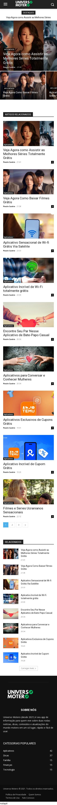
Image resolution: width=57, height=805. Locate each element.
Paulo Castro (9, 162)
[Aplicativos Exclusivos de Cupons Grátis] (28, 403)
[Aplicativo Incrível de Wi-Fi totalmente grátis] (28, 270)
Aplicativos (9, 49)
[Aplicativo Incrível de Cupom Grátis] (28, 447)
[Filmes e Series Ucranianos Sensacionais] (28, 491)
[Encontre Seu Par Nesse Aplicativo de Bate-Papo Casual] (28, 314)
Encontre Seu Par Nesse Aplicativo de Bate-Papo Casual (26, 333)
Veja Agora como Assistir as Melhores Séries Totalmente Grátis (24, 154)
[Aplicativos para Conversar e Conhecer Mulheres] (28, 358)
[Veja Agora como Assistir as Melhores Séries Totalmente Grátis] (28, 46)
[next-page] (25, 524)
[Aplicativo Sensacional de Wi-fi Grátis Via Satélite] (28, 226)
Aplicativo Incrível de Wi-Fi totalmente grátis (23, 289)
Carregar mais (27, 668)
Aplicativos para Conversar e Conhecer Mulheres (24, 377)
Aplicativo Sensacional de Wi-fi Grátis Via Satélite (26, 244)
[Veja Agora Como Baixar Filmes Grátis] (23, 85)
